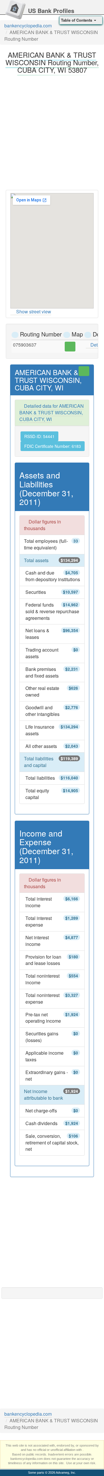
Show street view (33, 311)
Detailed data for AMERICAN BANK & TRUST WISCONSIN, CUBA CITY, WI (51, 412)
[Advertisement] (52, 131)
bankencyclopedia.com (28, 25)
